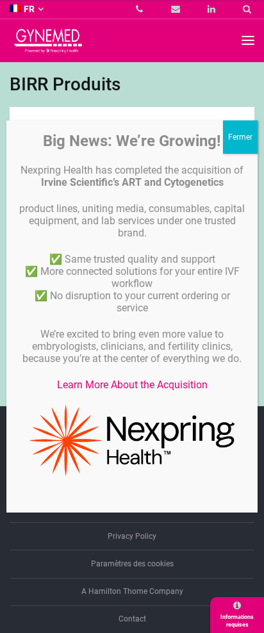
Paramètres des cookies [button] (132, 563)
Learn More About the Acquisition (132, 385)
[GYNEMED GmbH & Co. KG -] (48, 47)
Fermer (240, 137)
